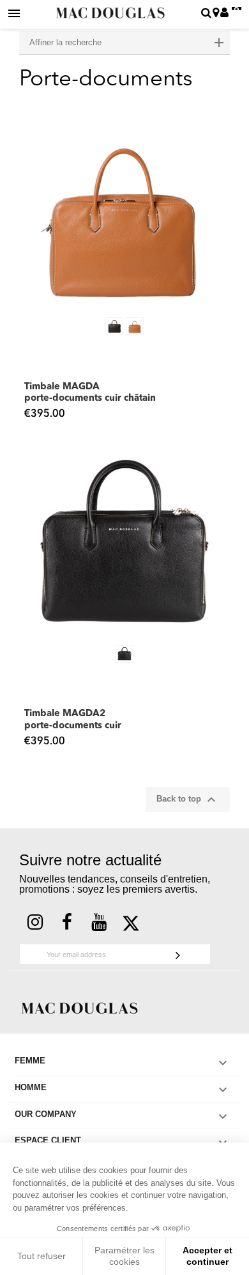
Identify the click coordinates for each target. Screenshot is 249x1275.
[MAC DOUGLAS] (79, 1007)
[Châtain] (135, 326)
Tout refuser (41, 1256)
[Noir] (114, 326)
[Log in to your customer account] (224, 13)
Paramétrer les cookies (124, 1256)
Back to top (187, 799)
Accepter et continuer (207, 1256)
